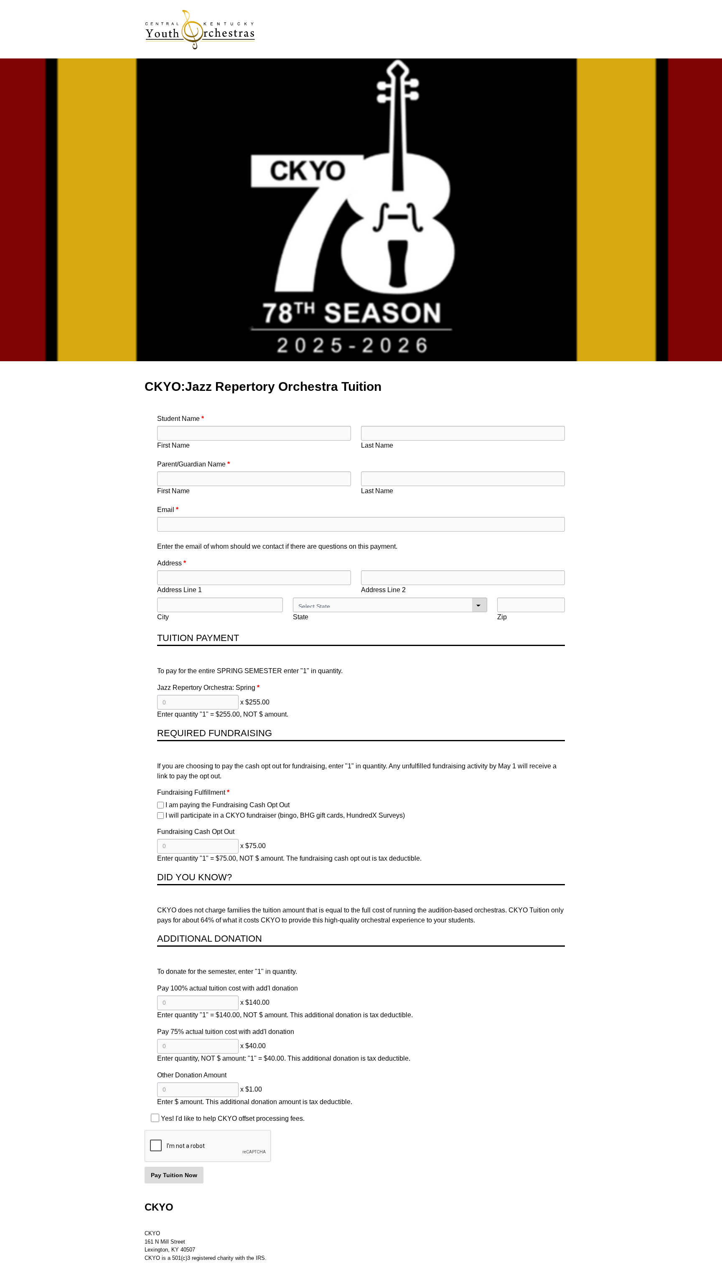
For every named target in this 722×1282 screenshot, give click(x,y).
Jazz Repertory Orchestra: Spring (206, 687)
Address (169, 563)
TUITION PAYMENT (198, 638)
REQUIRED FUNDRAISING (214, 733)
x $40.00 (253, 1045)
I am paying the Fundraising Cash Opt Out (227, 804)
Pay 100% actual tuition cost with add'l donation (227, 988)
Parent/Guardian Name (191, 464)
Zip (502, 617)
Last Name (377, 445)
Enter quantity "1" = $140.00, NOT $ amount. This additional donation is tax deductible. (285, 1015)
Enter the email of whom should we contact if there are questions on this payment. (277, 546)
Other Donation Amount (191, 1075)
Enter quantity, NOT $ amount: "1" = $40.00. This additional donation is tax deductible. (283, 1058)
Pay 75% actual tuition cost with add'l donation (225, 1031)
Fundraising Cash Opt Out (195, 831)
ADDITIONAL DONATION (209, 938)
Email (165, 509)
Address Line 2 (383, 589)
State (300, 617)
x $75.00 (253, 845)
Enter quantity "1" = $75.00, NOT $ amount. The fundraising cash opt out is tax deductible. (289, 858)
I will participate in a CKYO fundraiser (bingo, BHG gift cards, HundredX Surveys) (285, 815)
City (163, 617)
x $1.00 (251, 1089)
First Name (173, 445)
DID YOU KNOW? (194, 877)
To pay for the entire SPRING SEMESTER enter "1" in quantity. (250, 670)
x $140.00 (254, 1002)
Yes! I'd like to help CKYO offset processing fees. (233, 1118)
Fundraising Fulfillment (191, 792)
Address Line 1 (179, 589)
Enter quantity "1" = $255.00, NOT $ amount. (222, 714)
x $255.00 (254, 702)
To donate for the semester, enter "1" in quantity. (227, 971)
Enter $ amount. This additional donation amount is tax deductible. (254, 1101)
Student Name (178, 418)
